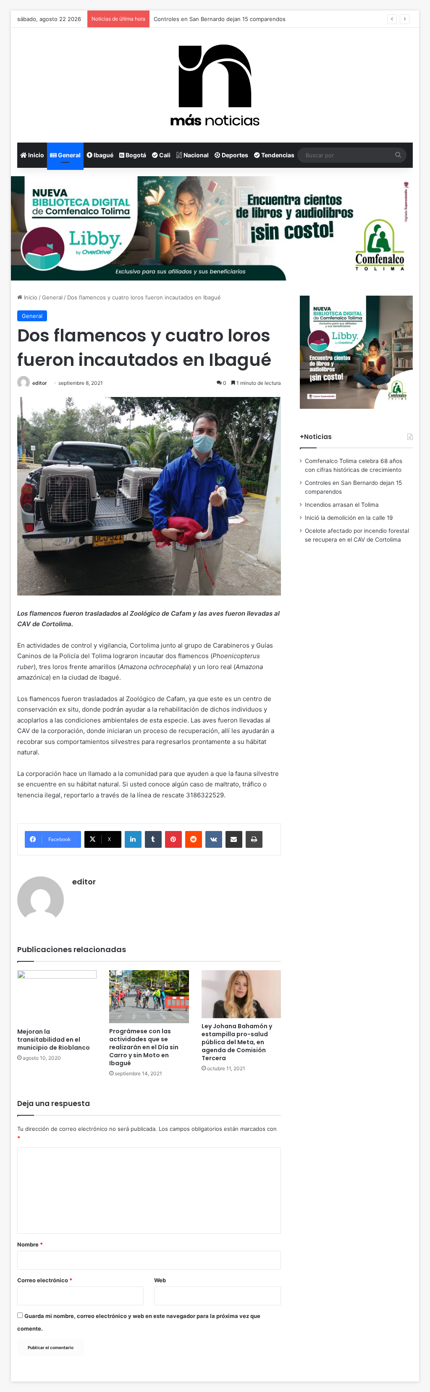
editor (39, 383)
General (69, 155)
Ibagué (102, 155)
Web (160, 1280)
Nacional (195, 155)
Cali (164, 155)
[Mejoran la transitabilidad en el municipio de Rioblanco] (57, 996)
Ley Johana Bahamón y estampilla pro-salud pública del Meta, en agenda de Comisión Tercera (237, 1042)
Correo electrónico (44, 1280)
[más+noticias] (215, 85)
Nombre (30, 1244)
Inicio (35, 155)
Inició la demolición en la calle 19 (349, 517)
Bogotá (135, 155)
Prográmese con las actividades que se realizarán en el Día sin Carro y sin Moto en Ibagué (143, 1047)
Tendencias (277, 155)
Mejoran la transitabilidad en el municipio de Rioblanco (53, 1039)
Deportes (234, 155)
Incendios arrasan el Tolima (342, 504)
